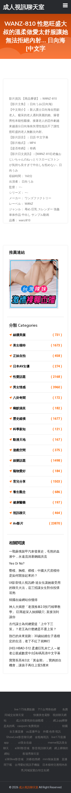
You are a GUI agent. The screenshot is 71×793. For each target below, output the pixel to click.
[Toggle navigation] (65, 5)
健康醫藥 (37, 502)
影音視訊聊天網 (41, 748)
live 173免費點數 (24, 709)
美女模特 (37, 345)
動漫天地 (37, 439)
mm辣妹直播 (51, 759)
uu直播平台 (33, 731)
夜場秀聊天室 (30, 753)
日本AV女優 (37, 366)
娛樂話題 (37, 460)
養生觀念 (37, 492)
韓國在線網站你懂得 (23, 600)
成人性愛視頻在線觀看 (30, 720)
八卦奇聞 (37, 398)
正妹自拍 (37, 356)
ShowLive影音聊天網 (19, 737)
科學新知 (37, 429)
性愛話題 (37, 377)
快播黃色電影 (41, 715)
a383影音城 (22, 748)
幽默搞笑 (37, 408)
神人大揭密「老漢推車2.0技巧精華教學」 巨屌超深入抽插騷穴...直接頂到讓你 (35, 612)
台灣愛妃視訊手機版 (27, 764)
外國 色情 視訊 (52, 731)
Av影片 (37, 523)
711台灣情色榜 (47, 709)
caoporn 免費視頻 (28, 726)
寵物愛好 (37, 471)
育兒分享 (37, 481)
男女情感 (37, 387)
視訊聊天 (37, 513)
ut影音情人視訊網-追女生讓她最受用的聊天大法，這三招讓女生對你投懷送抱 (35, 588)
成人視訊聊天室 (28, 787)
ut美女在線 (25, 742)
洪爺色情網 (33, 759)
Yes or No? (16, 563)
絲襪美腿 (37, 335)
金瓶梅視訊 (42, 737)
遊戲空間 (37, 450)
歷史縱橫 (37, 419)
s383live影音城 (14, 759)
